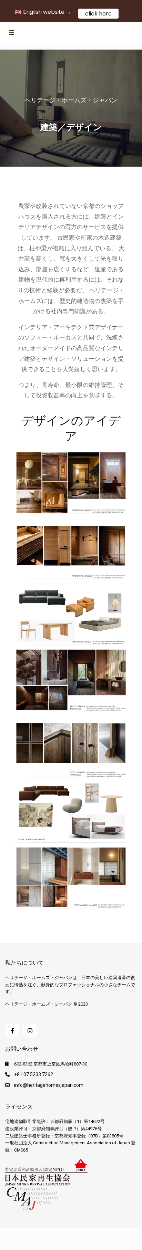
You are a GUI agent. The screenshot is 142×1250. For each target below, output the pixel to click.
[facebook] (12, 1030)
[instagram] (30, 1030)
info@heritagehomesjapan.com (48, 1085)
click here (98, 14)
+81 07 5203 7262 (33, 1074)
